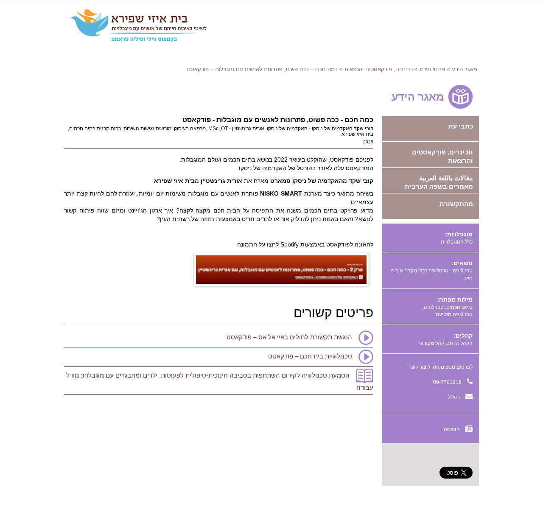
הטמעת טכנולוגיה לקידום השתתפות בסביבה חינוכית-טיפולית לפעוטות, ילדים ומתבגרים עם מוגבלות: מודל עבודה (219, 381)
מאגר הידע (464, 69)
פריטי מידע (432, 69)
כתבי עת (460, 126)
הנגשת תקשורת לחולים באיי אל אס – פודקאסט (289, 337)
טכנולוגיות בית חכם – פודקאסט (310, 356)
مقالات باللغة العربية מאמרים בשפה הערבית (439, 182)
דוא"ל (454, 397)
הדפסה (452, 429)
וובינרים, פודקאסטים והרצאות (378, 69)
